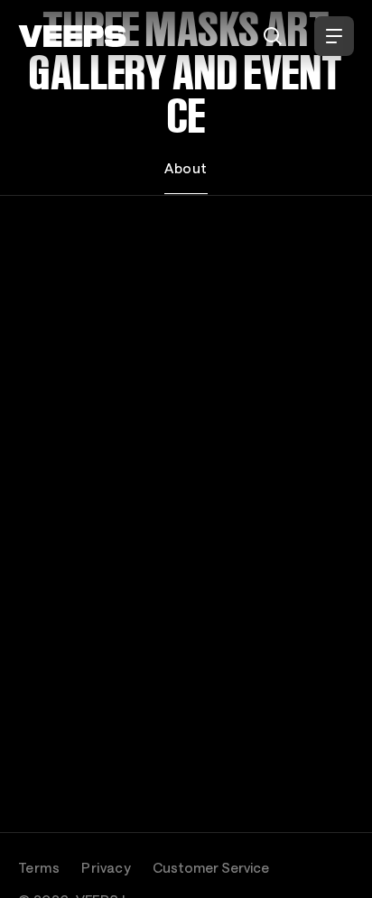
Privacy (106, 867)
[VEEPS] (72, 36)
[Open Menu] (334, 36)
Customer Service (211, 867)
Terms (39, 867)
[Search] (273, 36)
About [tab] (185, 168)
